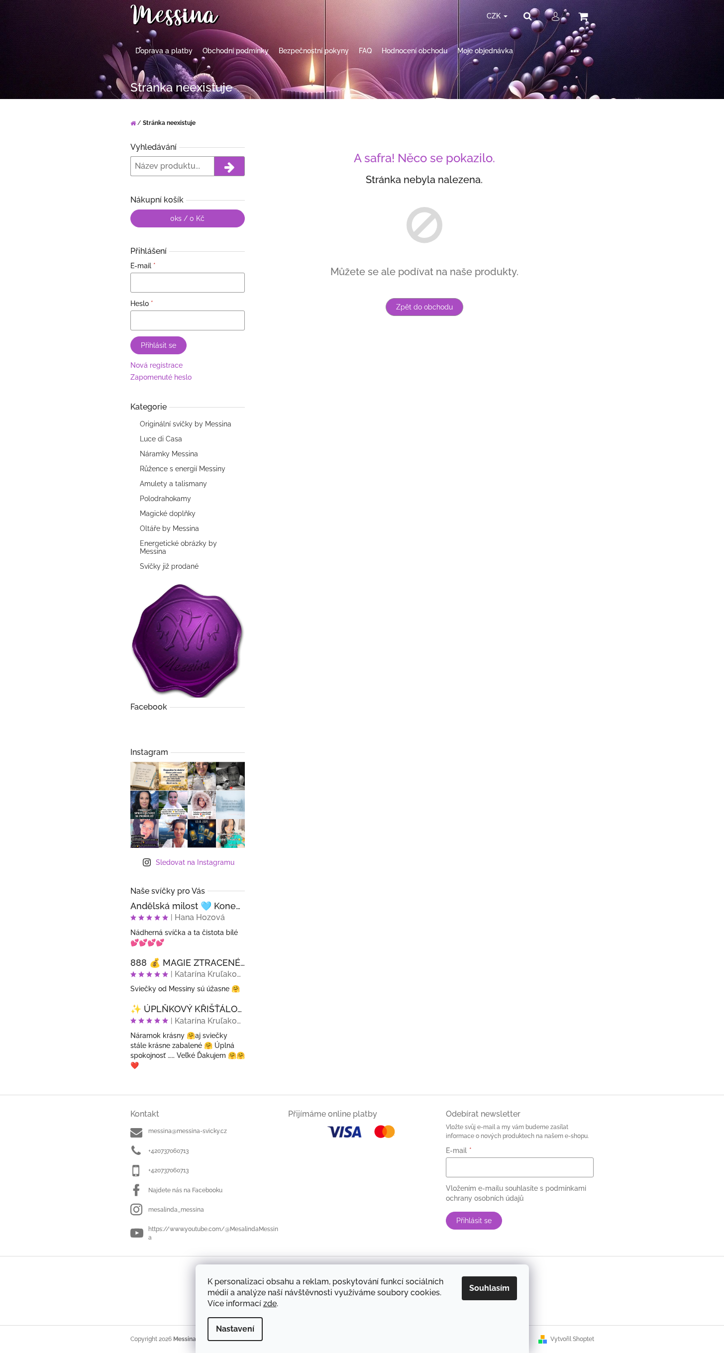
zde (270, 1303)
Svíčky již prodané (169, 566)
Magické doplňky (168, 514)
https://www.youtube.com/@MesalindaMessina (213, 1233)
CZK (495, 16)
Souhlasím (489, 1288)
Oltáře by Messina (169, 528)
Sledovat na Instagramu (195, 862)
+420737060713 (168, 1150)
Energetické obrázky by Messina (178, 547)
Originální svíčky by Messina (185, 424)
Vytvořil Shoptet (572, 1339)
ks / (187, 218)
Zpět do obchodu (424, 307)
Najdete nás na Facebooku (185, 1190)
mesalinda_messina (176, 1209)
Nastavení (235, 1329)
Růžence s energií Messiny (182, 469)
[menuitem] (164, 51)
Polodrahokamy (165, 499)
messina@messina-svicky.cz (187, 1131)
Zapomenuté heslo (161, 377)
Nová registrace (156, 365)
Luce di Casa (161, 439)
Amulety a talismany (173, 484)
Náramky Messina (169, 454)
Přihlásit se (158, 345)
